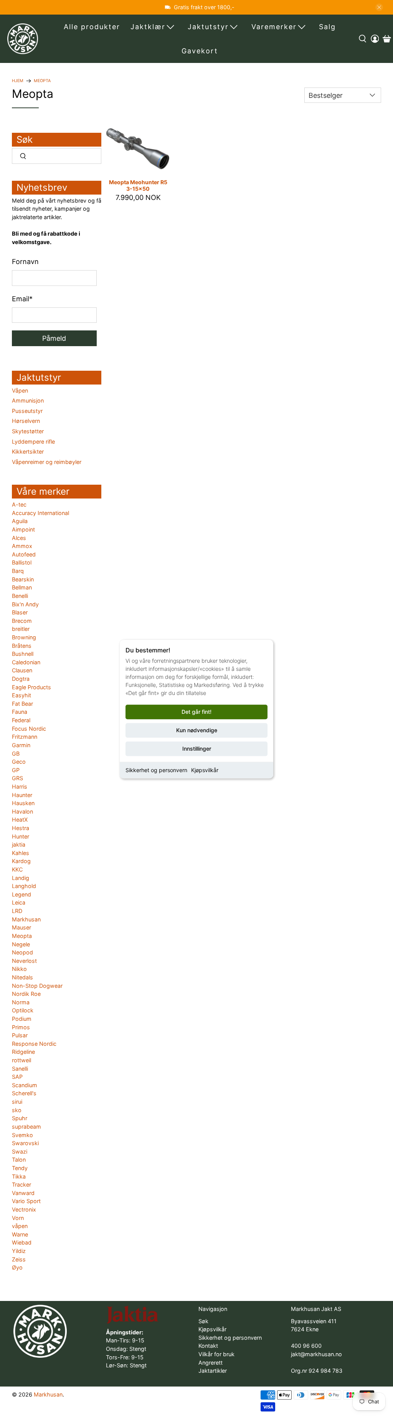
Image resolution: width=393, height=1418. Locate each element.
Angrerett (210, 1362)
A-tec (19, 504)
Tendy (20, 1168)
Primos (21, 1027)
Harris (19, 786)
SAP (17, 1076)
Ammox (22, 546)
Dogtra (21, 678)
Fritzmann (24, 736)
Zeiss (19, 1259)
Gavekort (200, 51)
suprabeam (26, 1126)
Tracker (21, 1184)
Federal (21, 720)
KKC (17, 869)
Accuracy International (40, 513)
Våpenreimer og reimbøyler (46, 462)
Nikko (19, 969)
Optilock (22, 1010)
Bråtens (21, 645)
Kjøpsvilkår (204, 770)
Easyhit (21, 695)
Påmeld (54, 338)
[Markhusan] (22, 38)
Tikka (19, 1176)
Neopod (22, 952)
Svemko (22, 1135)
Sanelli (20, 1068)
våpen (20, 1226)
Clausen (22, 670)
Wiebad (21, 1242)
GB (16, 753)
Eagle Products (31, 687)
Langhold (24, 886)
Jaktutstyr (208, 27)
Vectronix (24, 1209)
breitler (21, 629)
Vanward (23, 1193)
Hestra (20, 828)
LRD (17, 911)
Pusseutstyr (27, 411)
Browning (24, 637)
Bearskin (23, 579)
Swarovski (25, 1143)
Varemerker (274, 27)
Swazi (19, 1151)
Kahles (20, 853)
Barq (18, 571)
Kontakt (208, 1345)
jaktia (18, 844)
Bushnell (22, 653)
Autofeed (24, 554)
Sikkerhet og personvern (156, 770)
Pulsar (20, 1035)
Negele (21, 944)
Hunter (20, 836)
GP (16, 770)
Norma (21, 1002)
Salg (327, 27)
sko (16, 1110)
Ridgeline (23, 1051)
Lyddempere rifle (33, 441)
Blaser (20, 612)
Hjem (17, 81)
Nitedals (22, 977)
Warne (20, 1234)
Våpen (20, 390)
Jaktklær (147, 27)
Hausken (23, 803)
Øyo (17, 1267)
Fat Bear (22, 703)
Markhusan (26, 919)
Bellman (22, 587)
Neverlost (24, 960)
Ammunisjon (28, 400)
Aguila (20, 521)
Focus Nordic (29, 728)
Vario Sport (26, 1201)
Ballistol (21, 562)
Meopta (42, 81)
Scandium (24, 1085)
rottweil (21, 1060)
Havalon (22, 811)
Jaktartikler (212, 1370)
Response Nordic (34, 1043)
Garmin (21, 745)
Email (22, 299)
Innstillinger (196, 748)
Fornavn (25, 262)
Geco (19, 761)
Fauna (19, 711)
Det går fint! (196, 711)
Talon (19, 1159)
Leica (18, 902)
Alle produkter (92, 27)
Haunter (22, 795)
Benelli (20, 596)
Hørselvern (26, 421)
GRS (17, 778)
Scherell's (24, 1093)
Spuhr (19, 1118)
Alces (19, 538)
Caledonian (26, 662)
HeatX (20, 819)
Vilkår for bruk (216, 1354)
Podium (21, 1018)
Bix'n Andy (25, 604)
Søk (203, 1321)
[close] (379, 7)
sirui (17, 1101)
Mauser (21, 927)
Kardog (21, 861)
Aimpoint (23, 529)
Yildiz (19, 1251)
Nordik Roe (26, 993)
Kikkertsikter (28, 451)
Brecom (22, 620)
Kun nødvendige (196, 730)
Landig (20, 878)
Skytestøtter (28, 431)
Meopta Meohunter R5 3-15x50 (138, 185)
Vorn (18, 1218)
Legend (21, 894)
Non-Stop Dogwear (37, 985)
